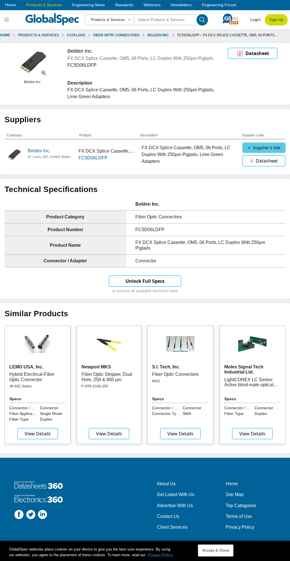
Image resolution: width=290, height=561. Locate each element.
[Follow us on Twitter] (30, 515)
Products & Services (44, 5)
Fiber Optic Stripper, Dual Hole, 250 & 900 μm (107, 377)
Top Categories (241, 505)
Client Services (172, 527)
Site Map (235, 494)
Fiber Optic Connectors (175, 374)
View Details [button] (38, 434)
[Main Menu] (7, 20)
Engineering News (88, 5)
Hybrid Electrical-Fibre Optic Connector (31, 377)
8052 (156, 381)
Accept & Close (215, 550)
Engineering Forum (219, 5)
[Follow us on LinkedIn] (42, 515)
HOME (5, 35)
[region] (145, 551)
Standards (124, 5)
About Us (166, 483)
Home (10, 5)
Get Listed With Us (175, 494)
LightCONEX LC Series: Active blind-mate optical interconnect (249, 385)
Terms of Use (239, 516)
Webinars (152, 5)
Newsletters (181, 5)
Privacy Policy (240, 527)
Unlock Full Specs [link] (145, 281)
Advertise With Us (175, 505)
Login (255, 20)
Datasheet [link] (257, 53)
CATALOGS (76, 35)
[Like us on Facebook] (19, 515)
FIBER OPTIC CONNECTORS (116, 35)
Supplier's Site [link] (266, 147)
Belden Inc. (39, 150)
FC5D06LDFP (93, 157)
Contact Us (168, 516)
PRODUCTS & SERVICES (38, 35)
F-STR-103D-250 (95, 386)
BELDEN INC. (158, 35)
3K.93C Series (20, 386)
